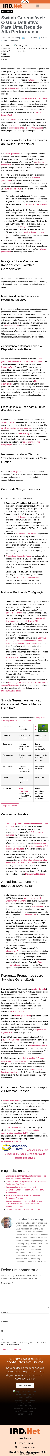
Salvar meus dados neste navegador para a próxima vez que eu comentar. (24, 1343)
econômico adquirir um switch (29, 577)
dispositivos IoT (7, 422)
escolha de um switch (12, 1101)
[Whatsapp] (23, 1)
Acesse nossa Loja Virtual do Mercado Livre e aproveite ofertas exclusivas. (26, 1154)
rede (26, 1106)
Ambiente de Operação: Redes (18, 556)
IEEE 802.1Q (23, 434)
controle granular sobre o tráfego (34, 98)
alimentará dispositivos (19, 517)
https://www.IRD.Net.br (11, 691)
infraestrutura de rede (14, 1127)
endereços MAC (12, 657)
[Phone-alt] (27, 1)
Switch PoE (7, 12)
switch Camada (39, 989)
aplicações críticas (11, 326)
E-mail (4, 1322)
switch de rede (34, 80)
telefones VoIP (12, 951)
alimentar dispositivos (38, 1045)
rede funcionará (38, 906)
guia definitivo (12, 120)
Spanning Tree (7, 367)
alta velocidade (17, 1011)
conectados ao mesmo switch (35, 204)
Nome (4, 1312)
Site (3, 1331)
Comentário (7, 1283)
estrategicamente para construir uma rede (26, 128)
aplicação (23, 227)
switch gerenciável (13, 154)
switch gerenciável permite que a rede (16, 428)
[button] (37, 6)
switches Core (31, 915)
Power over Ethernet (10, 1040)
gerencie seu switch (14, 613)
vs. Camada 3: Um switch (25, 534)
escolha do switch (13, 88)
